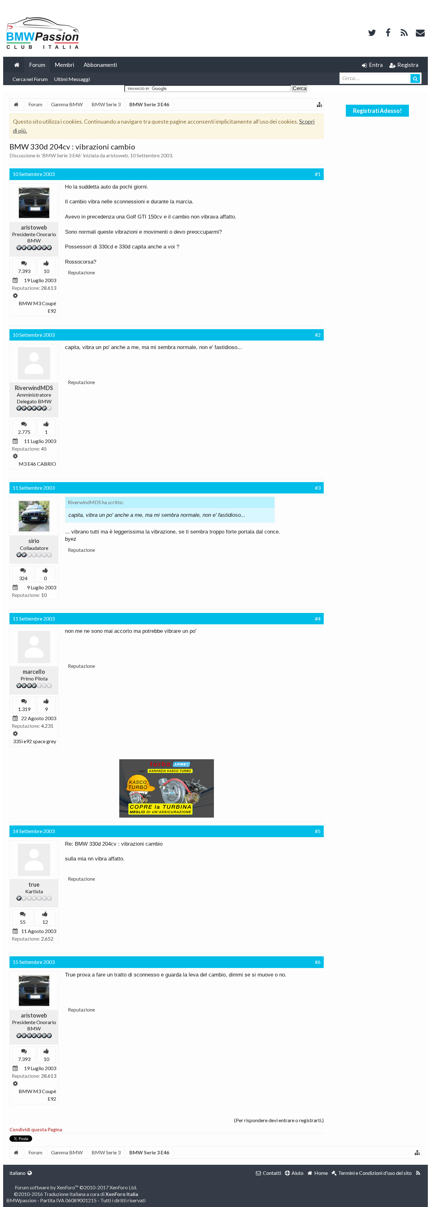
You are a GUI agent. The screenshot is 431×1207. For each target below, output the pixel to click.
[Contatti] (420, 32)
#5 (318, 831)
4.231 (47, 726)
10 (44, 595)
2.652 (47, 939)
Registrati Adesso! (377, 110)
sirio (33, 540)
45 (44, 449)
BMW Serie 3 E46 (61, 155)
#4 (318, 618)
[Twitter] (372, 32)
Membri (64, 64)
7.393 (24, 271)
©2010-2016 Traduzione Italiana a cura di (76, 1194)
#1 (318, 174)
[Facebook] (388, 32)
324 (23, 578)
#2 (318, 335)
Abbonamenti (100, 64)
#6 (318, 962)
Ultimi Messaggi (72, 79)
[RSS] (404, 32)
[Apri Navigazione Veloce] (319, 104)
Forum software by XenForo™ (76, 1187)
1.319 (24, 709)
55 (23, 922)
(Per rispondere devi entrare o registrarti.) (279, 1120)
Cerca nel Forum (30, 79)
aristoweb (117, 155)
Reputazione (81, 272)
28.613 (48, 288)
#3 (318, 488)
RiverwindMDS (34, 387)
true (33, 884)
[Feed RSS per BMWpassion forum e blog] (418, 1173)
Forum (37, 64)
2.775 (24, 432)
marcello (34, 671)
